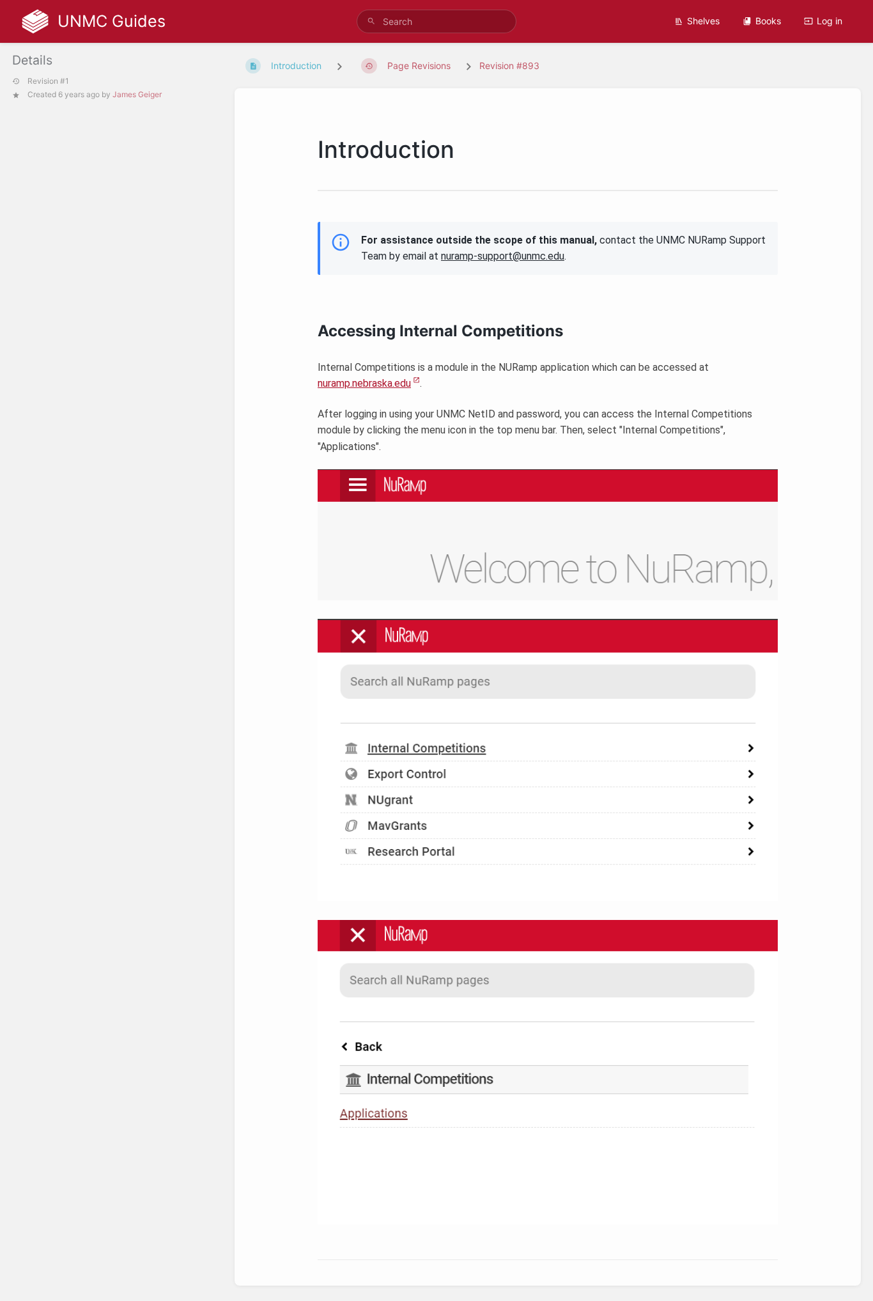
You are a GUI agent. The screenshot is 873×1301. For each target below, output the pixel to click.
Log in (829, 20)
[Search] (371, 21)
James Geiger (137, 94)
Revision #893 (509, 65)
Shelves (703, 20)
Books (768, 20)
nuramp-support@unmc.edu (502, 256)
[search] (437, 21)
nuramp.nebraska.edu (364, 383)
